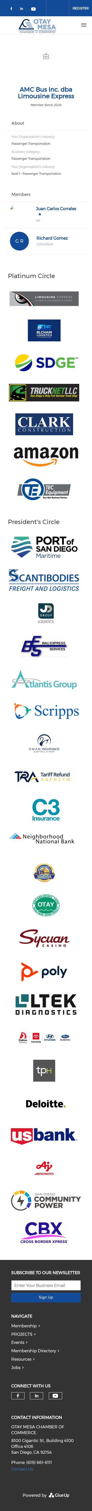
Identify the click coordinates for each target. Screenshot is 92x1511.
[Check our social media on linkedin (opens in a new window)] (23, 9)
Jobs (15, 1367)
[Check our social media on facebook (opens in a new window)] (12, 9)
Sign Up (46, 1297)
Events (17, 1342)
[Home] (37, 25)
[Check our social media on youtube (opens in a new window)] (34, 9)
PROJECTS (21, 1334)
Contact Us (22, 1469)
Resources (21, 1359)
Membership (24, 1326)
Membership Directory (33, 1350)
